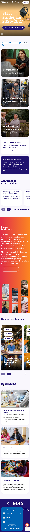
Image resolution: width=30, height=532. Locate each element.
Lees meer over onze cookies (12, 528)
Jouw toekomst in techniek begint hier (13, 169)
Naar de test (7, 150)
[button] (20, 513)
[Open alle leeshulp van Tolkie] (3, 45)
